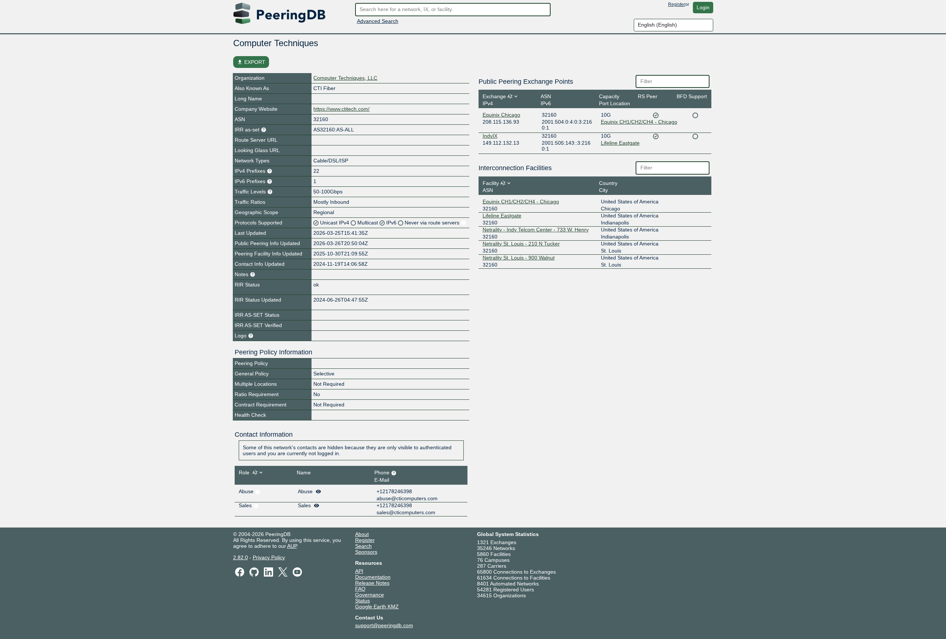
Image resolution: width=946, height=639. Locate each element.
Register (676, 4)
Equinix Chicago (501, 115)
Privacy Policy (269, 557)
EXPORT (251, 62)
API (359, 571)
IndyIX (490, 136)
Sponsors (366, 552)
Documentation (373, 577)
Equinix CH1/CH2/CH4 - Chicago (639, 122)
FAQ (360, 589)
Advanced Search (377, 21)
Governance (369, 595)
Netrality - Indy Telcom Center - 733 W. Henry (536, 230)
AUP (292, 546)
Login (703, 7)
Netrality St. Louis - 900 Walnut (519, 258)
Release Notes (372, 583)
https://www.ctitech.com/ (341, 109)
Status (362, 601)
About (362, 534)
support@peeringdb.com (384, 625)
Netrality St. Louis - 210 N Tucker (521, 244)
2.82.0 (240, 557)
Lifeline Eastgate (620, 143)
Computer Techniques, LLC (345, 78)
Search (363, 546)
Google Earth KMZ (377, 606)
